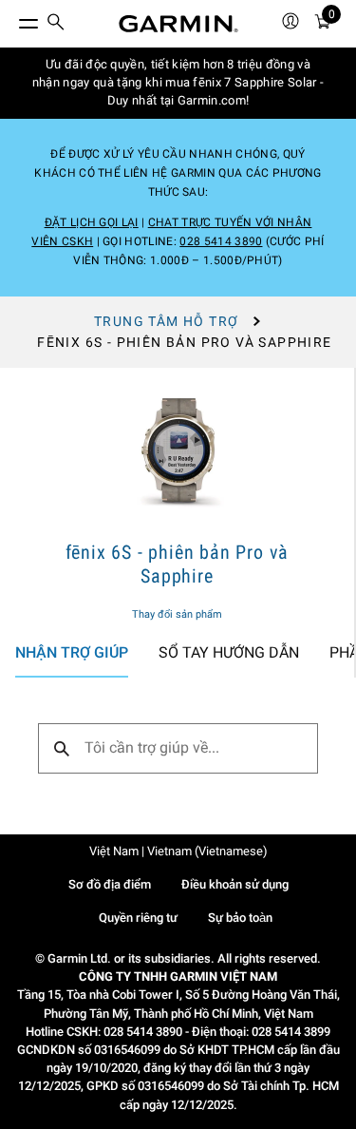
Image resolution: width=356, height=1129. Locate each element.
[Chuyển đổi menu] (11, 19)
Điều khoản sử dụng (235, 884)
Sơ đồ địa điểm (109, 884)
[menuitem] (56, 24)
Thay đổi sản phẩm (177, 614)
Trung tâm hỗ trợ (166, 321)
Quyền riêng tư (138, 917)
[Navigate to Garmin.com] (178, 24)
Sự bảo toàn (240, 917)
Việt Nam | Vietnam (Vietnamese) (178, 851)
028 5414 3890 (220, 241)
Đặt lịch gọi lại (92, 222)
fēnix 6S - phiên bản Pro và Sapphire (178, 564)
